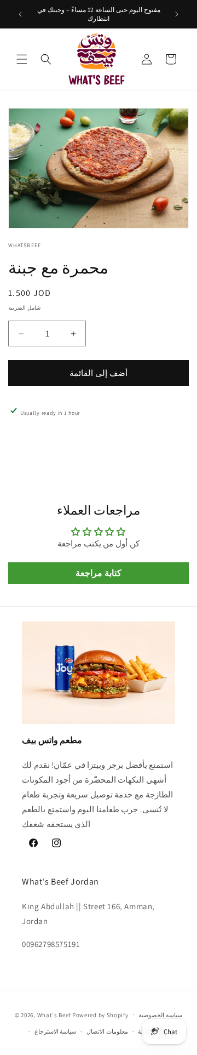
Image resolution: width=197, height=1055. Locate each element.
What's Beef (54, 1014)
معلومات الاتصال (107, 1031)
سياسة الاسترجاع (55, 1031)
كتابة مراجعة (98, 573)
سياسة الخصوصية (160, 1015)
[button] (22, 59)
